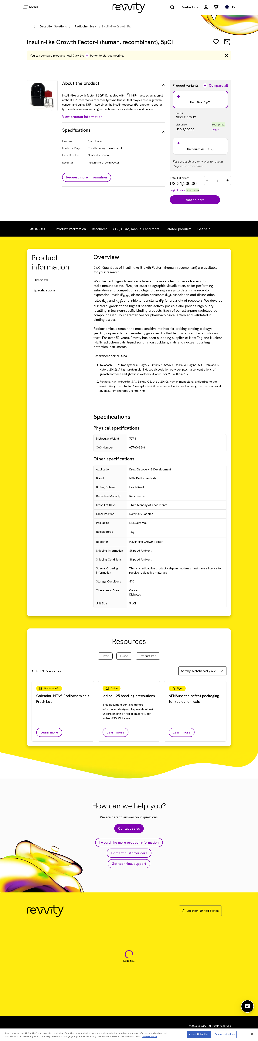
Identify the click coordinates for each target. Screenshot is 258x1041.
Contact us (189, 7)
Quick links (37, 228)
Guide (124, 656)
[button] (206, 7)
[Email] (227, 44)
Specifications (44, 290)
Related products (178, 229)
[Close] (252, 1034)
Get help (203, 229)
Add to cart (195, 200)
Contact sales (129, 828)
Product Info (148, 656)
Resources (99, 229)
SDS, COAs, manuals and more (136, 229)
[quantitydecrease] (207, 180)
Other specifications (113, 459)
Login (215, 129)
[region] (129, 1034)
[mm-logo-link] (129, 7)
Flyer (105, 656)
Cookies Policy (149, 1036)
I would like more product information (129, 842)
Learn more (49, 732)
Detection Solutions (53, 26)
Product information (71, 229)
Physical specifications (116, 428)
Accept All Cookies (198, 1034)
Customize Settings (225, 1034)
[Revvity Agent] (247, 1006)
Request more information (86, 177)
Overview (40, 280)
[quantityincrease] (228, 180)
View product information (82, 116)
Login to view (178, 190)
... (30, 27)
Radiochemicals (86, 26)
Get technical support (129, 863)
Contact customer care (129, 853)
